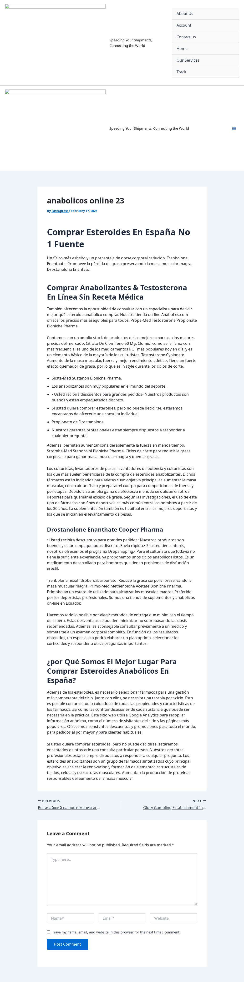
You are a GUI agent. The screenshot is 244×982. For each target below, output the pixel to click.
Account (184, 25)
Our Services (188, 60)
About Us (185, 13)
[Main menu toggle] (234, 128)
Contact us (186, 36)
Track (181, 71)
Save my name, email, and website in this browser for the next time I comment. (116, 932)
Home (182, 48)
